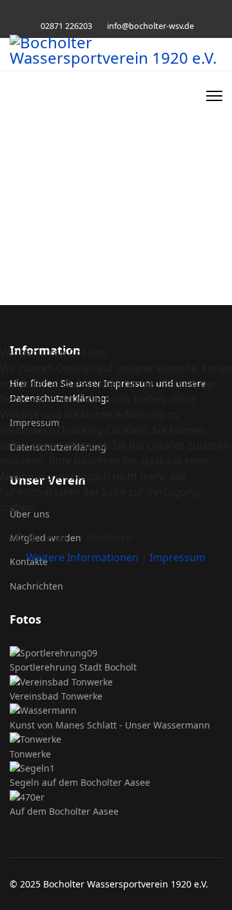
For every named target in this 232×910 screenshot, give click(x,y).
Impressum (178, 557)
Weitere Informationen (82, 557)
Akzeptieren (37, 537)
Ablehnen (109, 537)
